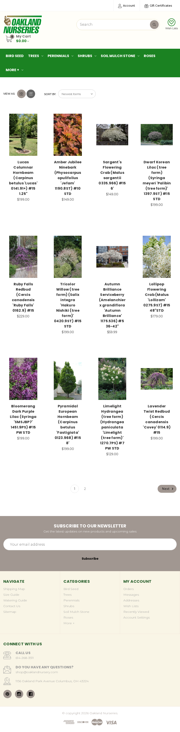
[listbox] (77, 94)
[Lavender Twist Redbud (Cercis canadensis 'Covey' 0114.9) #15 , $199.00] (157, 379)
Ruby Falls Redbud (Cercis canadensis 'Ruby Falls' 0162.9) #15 (23, 297)
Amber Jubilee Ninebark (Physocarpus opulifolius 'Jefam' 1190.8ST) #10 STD (67, 178)
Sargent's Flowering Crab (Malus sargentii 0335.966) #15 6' (112, 175)
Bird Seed (15, 55)
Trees (33, 55)
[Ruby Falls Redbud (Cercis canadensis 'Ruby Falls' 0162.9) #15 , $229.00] (23, 257)
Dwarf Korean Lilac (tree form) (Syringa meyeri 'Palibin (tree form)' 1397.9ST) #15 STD (157, 180)
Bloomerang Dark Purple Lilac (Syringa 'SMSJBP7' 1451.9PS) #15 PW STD (23, 419)
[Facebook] (31, 694)
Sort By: (50, 94)
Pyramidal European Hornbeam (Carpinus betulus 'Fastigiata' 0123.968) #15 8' (68, 425)
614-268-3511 (25, 658)
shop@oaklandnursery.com (37, 672)
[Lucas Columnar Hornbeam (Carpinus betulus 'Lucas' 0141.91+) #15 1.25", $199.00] (23, 135)
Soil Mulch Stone (118, 55)
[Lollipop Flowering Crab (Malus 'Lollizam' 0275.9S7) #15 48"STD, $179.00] (157, 257)
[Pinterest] (7, 694)
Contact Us (11, 606)
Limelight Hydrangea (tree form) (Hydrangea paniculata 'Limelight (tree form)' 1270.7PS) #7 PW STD (112, 427)
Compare (35, 117)
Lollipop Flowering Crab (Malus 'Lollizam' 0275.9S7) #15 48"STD (156, 297)
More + (12, 69)
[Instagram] (19, 694)
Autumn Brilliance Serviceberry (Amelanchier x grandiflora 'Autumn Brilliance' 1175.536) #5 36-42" (112, 305)
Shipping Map (14, 589)
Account (128, 5)
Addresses (131, 600)
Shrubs (85, 55)
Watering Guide (15, 600)
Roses (149, 55)
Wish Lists (171, 28)
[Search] (154, 24)
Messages (131, 595)
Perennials (58, 55)
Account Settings (136, 617)
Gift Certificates (160, 5)
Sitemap (9, 612)
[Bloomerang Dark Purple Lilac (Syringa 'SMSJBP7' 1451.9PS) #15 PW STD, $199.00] (23, 379)
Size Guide (11, 595)
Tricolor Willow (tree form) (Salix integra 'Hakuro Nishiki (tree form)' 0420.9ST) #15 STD (67, 305)
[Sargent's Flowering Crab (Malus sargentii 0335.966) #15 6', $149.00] (112, 135)
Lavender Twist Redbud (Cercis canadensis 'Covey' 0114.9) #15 (157, 419)
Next (166, 489)
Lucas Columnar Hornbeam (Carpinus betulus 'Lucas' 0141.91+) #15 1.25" (23, 178)
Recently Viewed (136, 612)
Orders (128, 589)
